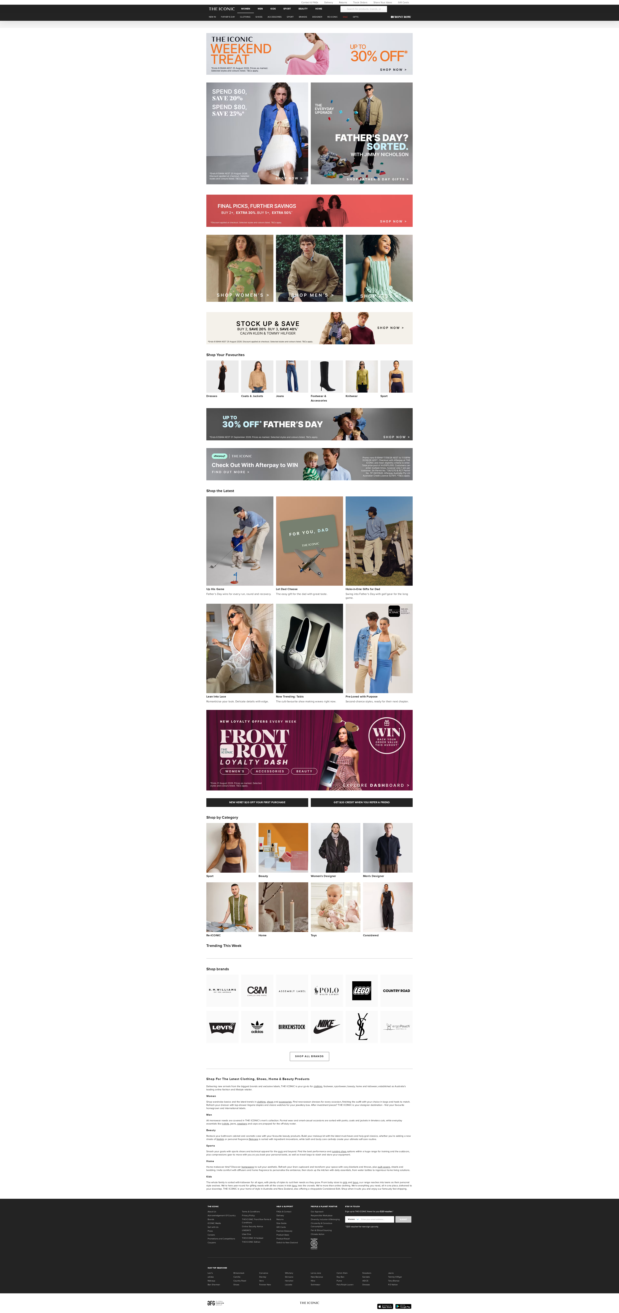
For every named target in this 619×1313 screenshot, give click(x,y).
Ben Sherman (214, 1285)
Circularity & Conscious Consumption (321, 1225)
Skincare (253, 1139)
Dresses (366, 1285)
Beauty (303, 8)
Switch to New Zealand (287, 1242)
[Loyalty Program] (402, 17)
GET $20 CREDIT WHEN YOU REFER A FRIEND (362, 802)
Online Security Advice (252, 1226)
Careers (211, 1235)
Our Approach (317, 1212)
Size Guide (281, 1223)
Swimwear (315, 1285)
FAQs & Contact (283, 1212)
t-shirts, (226, 1123)
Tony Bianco (393, 1281)
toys (294, 1185)
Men (260, 8)
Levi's (210, 1273)
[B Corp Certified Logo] (327, 1244)
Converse (263, 1273)
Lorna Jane (316, 1273)
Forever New (265, 1285)
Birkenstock (238, 1273)
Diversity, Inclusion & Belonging (325, 1219)
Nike (313, 1281)
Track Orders (360, 2)
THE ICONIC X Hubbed (252, 1238)
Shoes (236, 1285)
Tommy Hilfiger (395, 1277)
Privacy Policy (248, 1215)
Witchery (289, 1273)
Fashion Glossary (284, 1231)
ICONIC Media (214, 1223)
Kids (273, 8)
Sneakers (366, 1273)
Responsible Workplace (322, 1215)
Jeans (391, 1273)
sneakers (242, 1123)
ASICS (365, 1281)
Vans (261, 1281)
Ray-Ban (340, 1277)
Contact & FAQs (309, 2)
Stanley (262, 1277)
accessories (285, 1101)
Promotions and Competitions (221, 1239)
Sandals (366, 1277)
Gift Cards (403, 2)
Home (318, 8)
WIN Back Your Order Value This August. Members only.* (309, 24)
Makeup (211, 1281)
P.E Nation (393, 1285)
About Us (212, 1212)
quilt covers (384, 1167)
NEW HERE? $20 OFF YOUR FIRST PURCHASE (257, 802)
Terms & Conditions (251, 1212)
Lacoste (288, 1285)
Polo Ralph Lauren (345, 1285)
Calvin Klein (342, 1273)
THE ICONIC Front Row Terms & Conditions (256, 1221)
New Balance (317, 1277)
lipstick (220, 1139)
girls (345, 1182)
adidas (211, 1277)
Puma (339, 1281)
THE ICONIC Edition (251, 1242)
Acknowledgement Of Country (222, 1215)
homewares (247, 1167)
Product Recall (283, 1239)
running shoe (339, 1151)
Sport (287, 8)
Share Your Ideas (382, 2)
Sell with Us (213, 1227)
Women (245, 8)
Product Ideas (282, 1235)
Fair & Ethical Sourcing (321, 1230)
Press (210, 1231)
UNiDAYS (246, 1230)
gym (280, 1151)
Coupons (212, 1242)
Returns (342, 2)
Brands (211, 1219)
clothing (318, 1086)
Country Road (239, 1281)
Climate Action (317, 1234)
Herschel (289, 1281)
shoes (270, 1101)
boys (355, 1182)
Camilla (237, 1277)
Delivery (328, 2)
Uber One (246, 1234)
